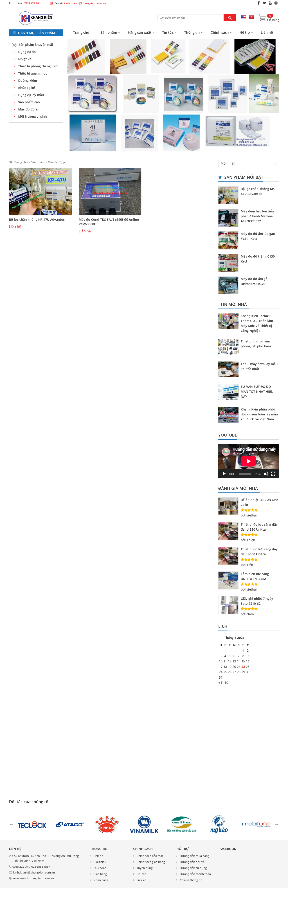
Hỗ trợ (245, 32)
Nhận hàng (100, 880)
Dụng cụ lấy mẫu (31, 95)
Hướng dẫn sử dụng (193, 868)
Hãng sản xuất (139, 32)
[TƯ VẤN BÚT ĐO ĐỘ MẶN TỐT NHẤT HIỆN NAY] (229, 392)
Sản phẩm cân (29, 102)
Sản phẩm (109, 32)
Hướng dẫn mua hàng (194, 856)
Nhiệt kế (24, 59)
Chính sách (220, 32)
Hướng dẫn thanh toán (195, 874)
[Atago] (69, 824)
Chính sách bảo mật (150, 856)
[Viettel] (181, 824)
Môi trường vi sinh (32, 116)
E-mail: (80, 3)
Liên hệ (267, 32)
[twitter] (264, 3)
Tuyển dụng (145, 868)
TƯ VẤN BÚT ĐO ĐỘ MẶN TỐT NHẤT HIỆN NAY (257, 391)
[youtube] (270, 3)
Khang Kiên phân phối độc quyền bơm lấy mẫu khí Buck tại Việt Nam (259, 414)
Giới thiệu (99, 862)
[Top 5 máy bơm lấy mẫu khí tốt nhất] (229, 370)
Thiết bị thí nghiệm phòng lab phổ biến (256, 343)
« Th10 (223, 682)
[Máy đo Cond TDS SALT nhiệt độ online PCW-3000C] (110, 191)
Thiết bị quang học (32, 73)
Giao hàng (100, 874)
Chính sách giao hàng (151, 862)
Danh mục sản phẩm (36, 33)
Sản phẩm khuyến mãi (36, 44)
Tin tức (167, 32)
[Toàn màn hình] (273, 474)
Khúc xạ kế (26, 88)
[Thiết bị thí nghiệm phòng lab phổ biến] (229, 347)
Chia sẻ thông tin (191, 880)
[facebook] (258, 3)
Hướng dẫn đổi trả (192, 862)
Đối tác (141, 874)
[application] (248, 461)
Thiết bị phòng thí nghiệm (38, 66)
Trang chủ (81, 32)
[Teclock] (32, 824)
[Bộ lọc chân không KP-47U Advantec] (40, 191)
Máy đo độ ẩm (29, 109)
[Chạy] (224, 474)
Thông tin (192, 32)
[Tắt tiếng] (266, 474)
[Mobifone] (256, 824)
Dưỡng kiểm (27, 80)
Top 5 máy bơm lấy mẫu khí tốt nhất (259, 366)
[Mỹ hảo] (219, 824)
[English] (243, 17)
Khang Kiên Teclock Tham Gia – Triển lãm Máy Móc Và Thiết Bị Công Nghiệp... (257, 323)
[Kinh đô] (107, 824)
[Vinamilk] (144, 824)
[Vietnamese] (251, 17)
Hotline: (26, 3)
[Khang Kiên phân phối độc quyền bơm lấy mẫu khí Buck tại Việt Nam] (229, 415)
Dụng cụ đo (27, 52)
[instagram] (276, 3)
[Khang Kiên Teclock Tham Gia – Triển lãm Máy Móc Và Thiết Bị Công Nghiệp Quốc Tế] (229, 322)
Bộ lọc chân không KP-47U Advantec (37, 219)
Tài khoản (99, 868)
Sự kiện (141, 880)
